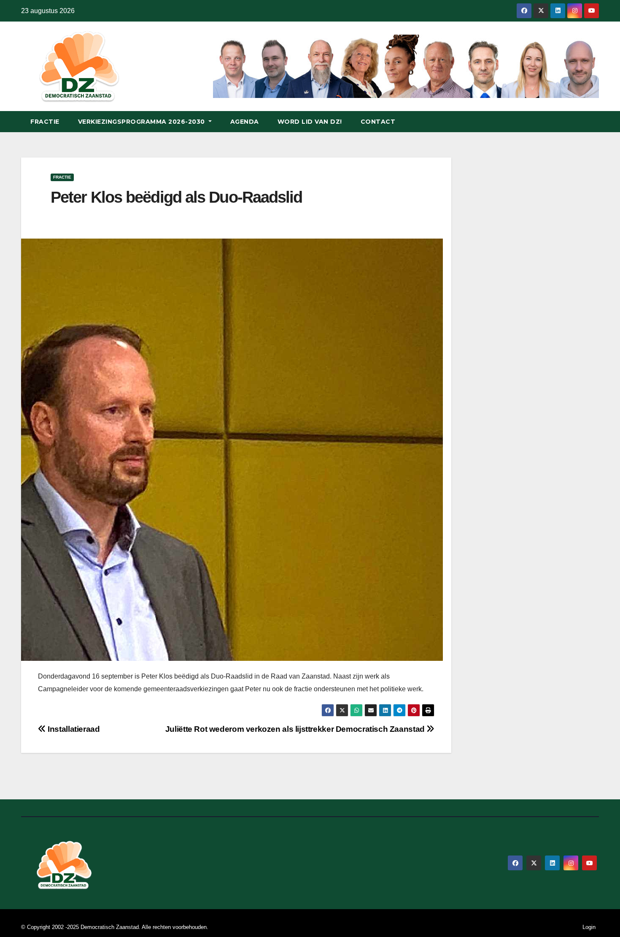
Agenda (244, 121)
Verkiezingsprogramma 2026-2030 (142, 121)
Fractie (44, 121)
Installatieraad (73, 729)
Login (589, 927)
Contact (378, 121)
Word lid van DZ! (310, 121)
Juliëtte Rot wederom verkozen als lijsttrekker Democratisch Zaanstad (296, 729)
